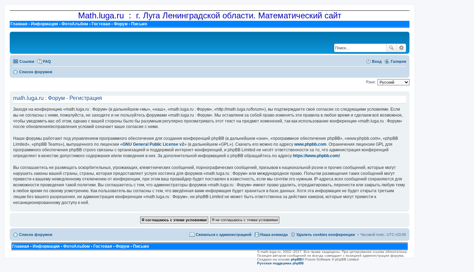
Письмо (139, 24)
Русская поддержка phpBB (280, 263)
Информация (44, 24)
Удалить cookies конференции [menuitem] (325, 234)
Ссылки (26, 61)
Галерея (398, 61)
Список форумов (35, 234)
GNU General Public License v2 (153, 144)
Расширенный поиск (401, 48)
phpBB (296, 259)
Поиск (391, 48)
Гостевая (101, 24)
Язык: (371, 82)
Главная (18, 24)
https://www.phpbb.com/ (316, 155)
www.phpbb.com (310, 144)
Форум (121, 24)
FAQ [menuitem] (47, 61)
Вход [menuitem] (377, 61)
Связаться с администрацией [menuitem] (224, 234)
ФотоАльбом (74, 24)
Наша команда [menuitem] (274, 234)
